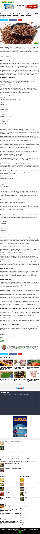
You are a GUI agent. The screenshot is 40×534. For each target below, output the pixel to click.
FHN (0, 17)
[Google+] (19, 20)
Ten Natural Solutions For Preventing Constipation (13, 468)
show (9, 56)
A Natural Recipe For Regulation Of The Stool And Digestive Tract (33, 380)
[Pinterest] (21, 20)
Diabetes (21, 513)
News (21, 527)
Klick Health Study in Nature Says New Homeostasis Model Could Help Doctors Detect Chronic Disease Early (9, 522)
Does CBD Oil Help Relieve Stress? (10, 487)
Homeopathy (22, 522)
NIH (1, 338)
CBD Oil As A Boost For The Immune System (12, 446)
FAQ (21, 515)
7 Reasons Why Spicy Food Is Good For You (12, 463)
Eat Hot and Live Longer (9, 492)
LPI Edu (1, 337)
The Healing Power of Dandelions (30, 492)
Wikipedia (2, 340)
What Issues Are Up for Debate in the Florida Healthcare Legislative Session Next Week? (9, 510)
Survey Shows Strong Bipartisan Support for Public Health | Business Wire (12, 456)
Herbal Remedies (23, 520)
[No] (38, 531)
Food (5, 10)
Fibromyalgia (22, 517)
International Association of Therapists (24, 347)
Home (2, 10)
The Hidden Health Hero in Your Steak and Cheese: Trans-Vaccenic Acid (6, 368)
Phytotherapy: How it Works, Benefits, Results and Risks (14, 441)
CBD (21, 510)
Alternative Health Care (24, 506)
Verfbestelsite (2, 341)
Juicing (21, 524)
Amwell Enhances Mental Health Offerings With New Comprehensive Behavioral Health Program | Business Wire (18, 461)
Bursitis (21, 508)
